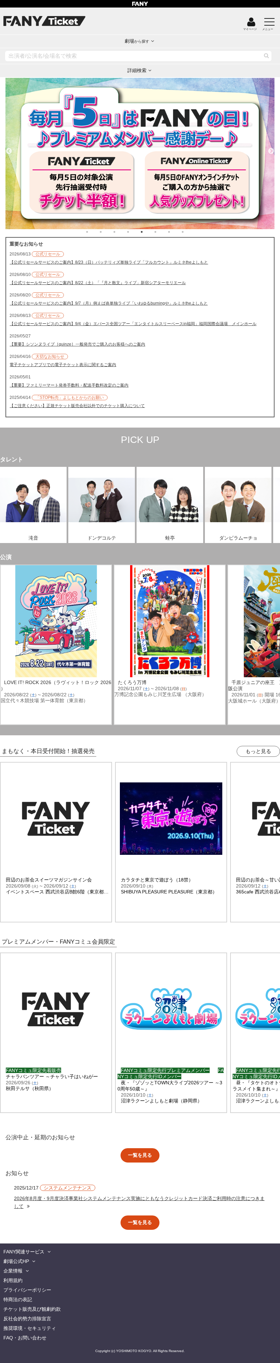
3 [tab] (121, 232)
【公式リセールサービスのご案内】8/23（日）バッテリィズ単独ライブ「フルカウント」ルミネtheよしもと (109, 262)
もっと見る (258, 751)
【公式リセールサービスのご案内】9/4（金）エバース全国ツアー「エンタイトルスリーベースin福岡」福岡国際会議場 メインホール (133, 323)
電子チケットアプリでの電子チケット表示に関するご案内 (63, 364)
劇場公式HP (16, 1261)
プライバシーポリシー (27, 1290)
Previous (8, 148)
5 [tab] (148, 232)
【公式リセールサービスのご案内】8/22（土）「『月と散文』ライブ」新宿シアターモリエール (98, 282)
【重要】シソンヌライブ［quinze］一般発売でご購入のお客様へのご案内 (77, 344)
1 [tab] (94, 232)
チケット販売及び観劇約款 (32, 1309)
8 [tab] (189, 232)
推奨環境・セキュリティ (29, 1328)
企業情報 (13, 1271)
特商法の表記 (17, 1299)
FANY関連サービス (23, 1251)
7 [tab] (176, 232)
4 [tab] (135, 232)
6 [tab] (162, 232)
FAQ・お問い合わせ (24, 1337)
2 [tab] (107, 232)
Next (271, 148)
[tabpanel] (140, 153)
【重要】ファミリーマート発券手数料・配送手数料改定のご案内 (69, 385)
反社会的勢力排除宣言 (27, 1318)
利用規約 (13, 1280)
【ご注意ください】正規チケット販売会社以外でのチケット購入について (77, 405)
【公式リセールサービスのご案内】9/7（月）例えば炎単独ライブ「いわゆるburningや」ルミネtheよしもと (109, 303)
